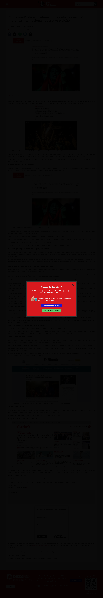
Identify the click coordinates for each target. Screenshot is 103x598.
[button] (73, 285)
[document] (51, 299)
